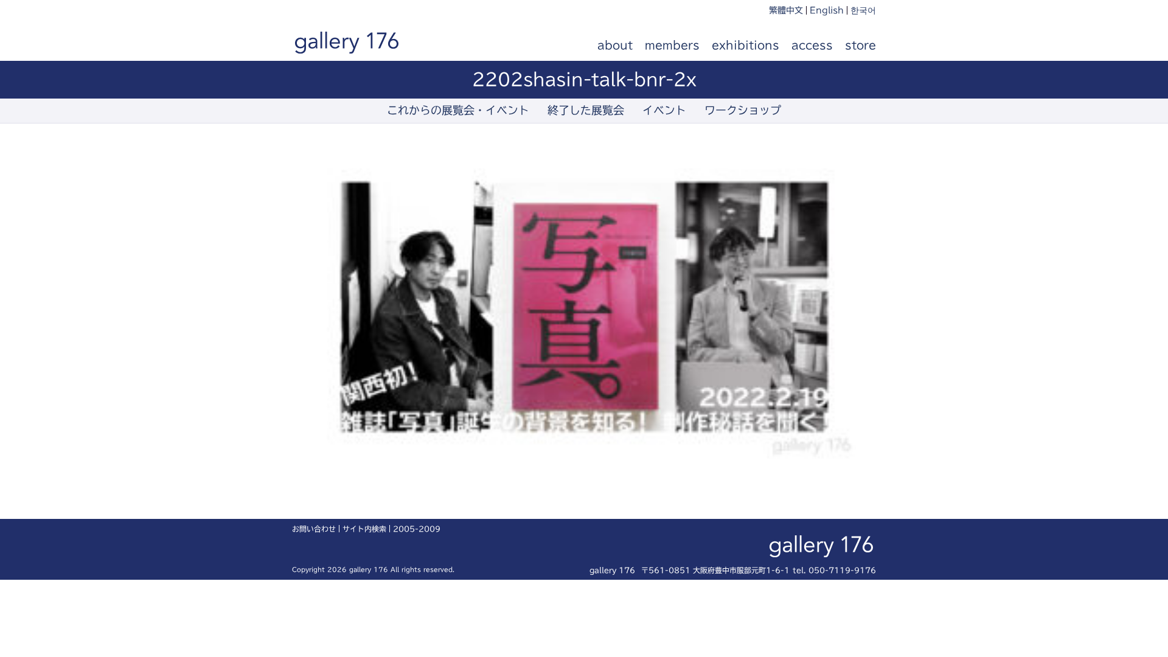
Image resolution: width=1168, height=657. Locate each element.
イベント (664, 110)
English (827, 10)
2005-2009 (416, 528)
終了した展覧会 (586, 110)
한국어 (863, 10)
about (615, 45)
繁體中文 (786, 10)
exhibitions (745, 45)
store (860, 45)
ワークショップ (742, 110)
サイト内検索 (364, 528)
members (672, 45)
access (812, 45)
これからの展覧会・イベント (458, 110)
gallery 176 (360, 45)
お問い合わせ (314, 528)
